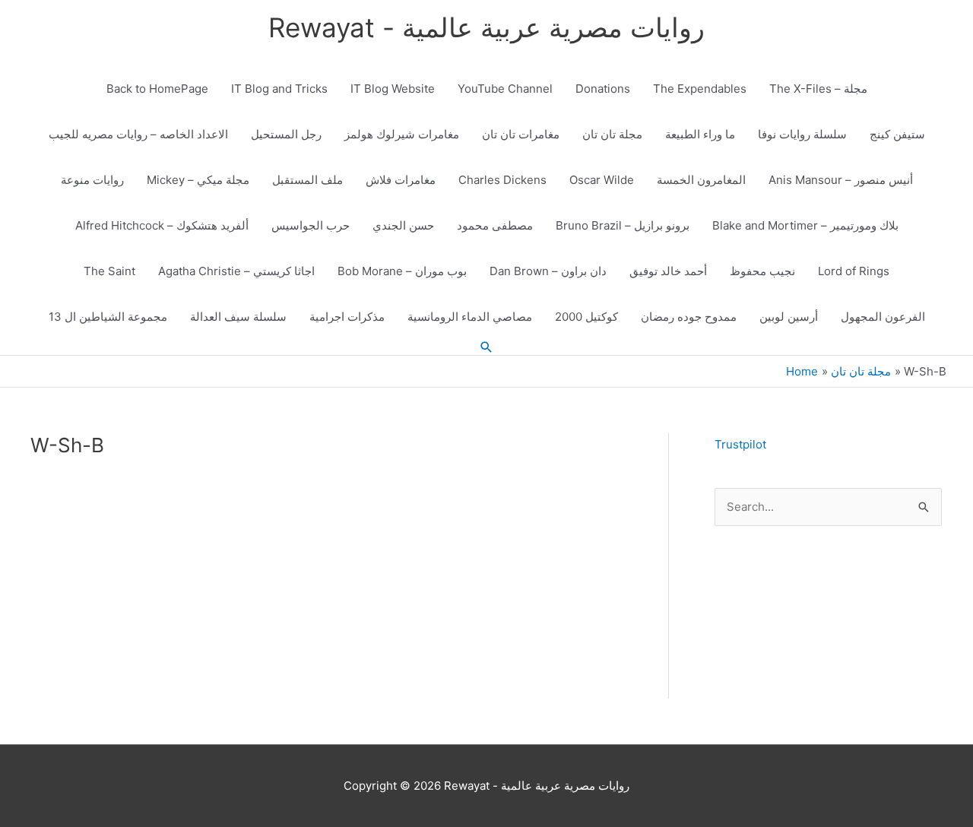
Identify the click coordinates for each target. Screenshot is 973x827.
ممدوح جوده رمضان (689, 316)
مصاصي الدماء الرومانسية (469, 316)
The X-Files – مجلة (818, 88)
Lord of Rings (853, 271)
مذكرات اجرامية (347, 316)
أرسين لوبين (788, 316)
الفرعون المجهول (883, 316)
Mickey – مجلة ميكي (198, 180)
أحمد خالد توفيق (668, 271)
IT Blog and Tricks (279, 88)
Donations (602, 88)
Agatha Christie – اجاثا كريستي (236, 271)
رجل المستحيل (286, 134)
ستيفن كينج (897, 134)
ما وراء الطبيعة (700, 134)
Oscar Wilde (601, 180)
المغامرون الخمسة (701, 180)
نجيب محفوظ (762, 271)
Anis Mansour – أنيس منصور (841, 180)
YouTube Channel (505, 88)
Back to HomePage (157, 88)
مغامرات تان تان (520, 134)
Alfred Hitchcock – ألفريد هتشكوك (162, 225)
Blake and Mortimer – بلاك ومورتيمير (805, 225)
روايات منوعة (92, 180)
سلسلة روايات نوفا (802, 134)
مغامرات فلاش (401, 180)
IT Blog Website (392, 88)
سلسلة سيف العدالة (238, 316)
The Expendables (699, 88)
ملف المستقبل (307, 180)
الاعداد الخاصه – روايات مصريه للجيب (138, 134)
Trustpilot (740, 444)
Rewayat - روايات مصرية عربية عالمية (486, 27)
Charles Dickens (502, 180)
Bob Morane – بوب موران (402, 271)
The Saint (109, 271)
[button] (486, 347)
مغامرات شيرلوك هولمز (401, 134)
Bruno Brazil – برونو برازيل (622, 225)
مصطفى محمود (495, 225)
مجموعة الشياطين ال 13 (108, 316)
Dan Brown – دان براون (548, 271)
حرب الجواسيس (310, 225)
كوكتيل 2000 (586, 316)
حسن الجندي (403, 225)
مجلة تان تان (612, 134)
